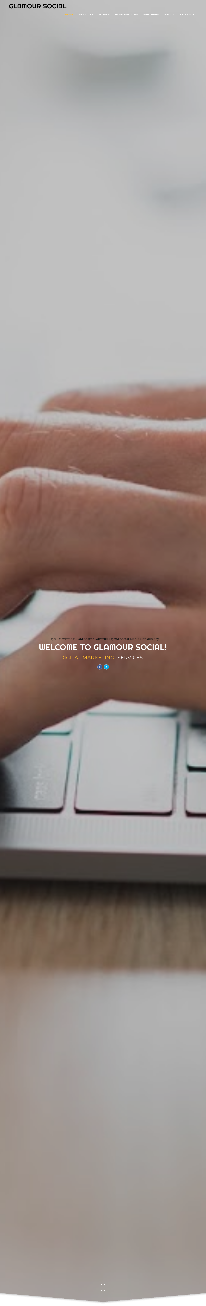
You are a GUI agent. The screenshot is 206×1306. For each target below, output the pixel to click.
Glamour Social (38, 6)
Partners (151, 14)
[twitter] (106, 666)
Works (104, 14)
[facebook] (99, 666)
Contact (187, 14)
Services (86, 14)
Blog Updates (126, 14)
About (169, 14)
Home (69, 14)
